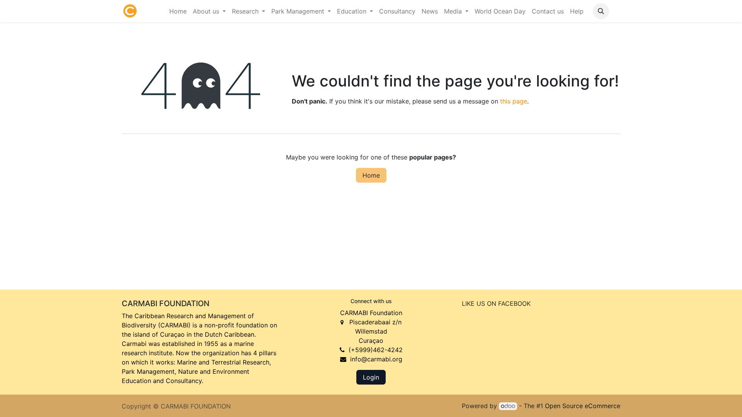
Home (371, 175)
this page (513, 101)
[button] (601, 11)
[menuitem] (178, 11)
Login (371, 377)
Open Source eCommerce (582, 406)
